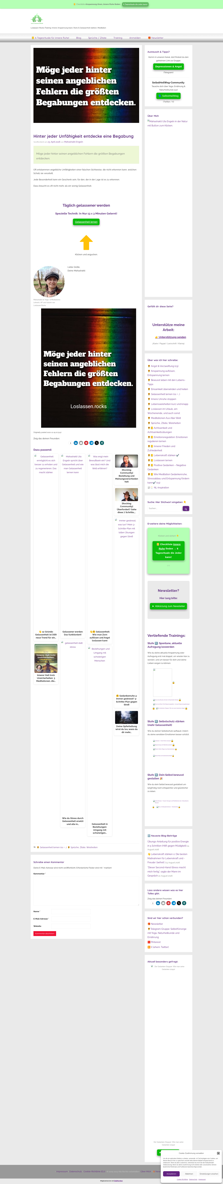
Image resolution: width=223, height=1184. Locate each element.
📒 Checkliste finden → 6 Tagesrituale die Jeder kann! (169, 550)
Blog (78, 37)
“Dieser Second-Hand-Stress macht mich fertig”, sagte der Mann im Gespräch (167, 871)
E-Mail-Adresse (41, 919)
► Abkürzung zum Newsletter (168, 606)
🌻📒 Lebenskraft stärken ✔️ (163, 455)
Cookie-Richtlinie (182, 1179)
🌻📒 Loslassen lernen (160, 460)
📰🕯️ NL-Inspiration (158, 487)
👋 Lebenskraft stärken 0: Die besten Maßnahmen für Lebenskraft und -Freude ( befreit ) (167, 858)
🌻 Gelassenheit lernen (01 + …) (164, 394)
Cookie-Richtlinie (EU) (94, 1171)
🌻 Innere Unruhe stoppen (162, 399)
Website (37, 926)
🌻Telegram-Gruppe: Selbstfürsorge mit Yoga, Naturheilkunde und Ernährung (167, 933)
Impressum (202, 1179)
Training (117, 37)
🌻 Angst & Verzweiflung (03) (163, 366)
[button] (218, 1153)
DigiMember (118, 1181)
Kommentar (39, 874)
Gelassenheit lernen (86, 221)
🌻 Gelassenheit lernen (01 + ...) (52, 847)
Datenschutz (193, 1179)
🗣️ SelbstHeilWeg (168, 95)
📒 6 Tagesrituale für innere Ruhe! (50, 37)
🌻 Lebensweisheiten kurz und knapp (168, 404)
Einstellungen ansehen (209, 1174)
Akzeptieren (171, 1174)
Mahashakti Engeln (73, 142)
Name (36, 911)
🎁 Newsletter (155, 37)
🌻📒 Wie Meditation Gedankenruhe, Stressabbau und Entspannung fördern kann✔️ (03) (168, 478)
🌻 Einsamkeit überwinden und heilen (168, 389)
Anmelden (135, 37)
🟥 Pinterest (154, 942)
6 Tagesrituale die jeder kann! (135, 4)
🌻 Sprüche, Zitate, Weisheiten (82, 847)
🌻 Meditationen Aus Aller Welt (164, 418)
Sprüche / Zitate (97, 37)
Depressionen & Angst (168, 66)
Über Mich (146, 1171)
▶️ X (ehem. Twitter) (158, 947)
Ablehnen (189, 1174)
